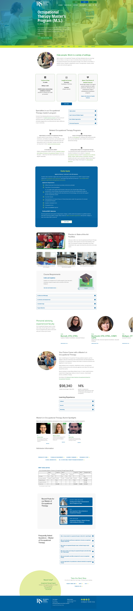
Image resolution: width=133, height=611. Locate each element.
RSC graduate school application (53, 178)
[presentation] (64, 502)
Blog (71, 509)
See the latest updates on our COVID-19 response (60, 603)
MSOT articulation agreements (73, 215)
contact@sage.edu (84, 601)
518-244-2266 (48, 589)
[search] (93, 5)
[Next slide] (95, 260)
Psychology (85, 156)
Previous (58, 330)
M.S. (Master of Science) (43, 23)
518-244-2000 (89, 601)
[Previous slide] (37, 260)
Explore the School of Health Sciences (88, 96)
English (73, 156)
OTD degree (76, 137)
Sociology (91, 156)
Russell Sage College (79, 499)
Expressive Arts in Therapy (89, 154)
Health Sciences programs (50, 117)
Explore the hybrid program (54, 144)
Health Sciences (79, 156)
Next (132, 330)
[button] (46, 259)
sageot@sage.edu (48, 587)
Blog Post (72, 499)
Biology (69, 156)
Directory (93, 601)
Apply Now (66, 103)
